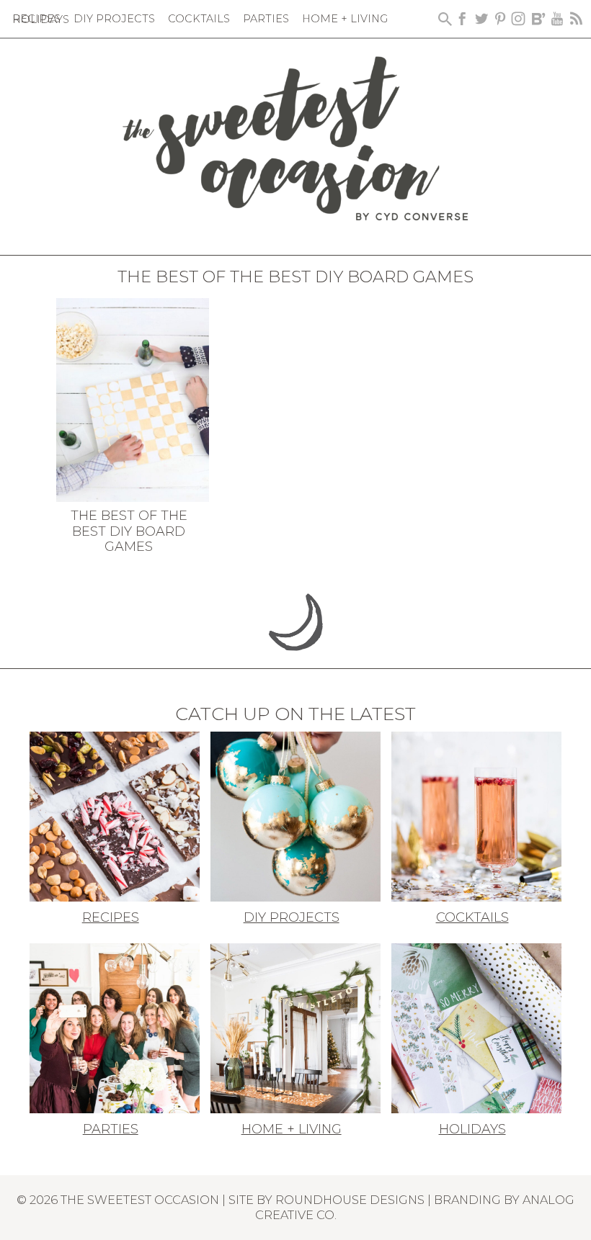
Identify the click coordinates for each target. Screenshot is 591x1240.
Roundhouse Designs (350, 1199)
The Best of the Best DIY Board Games (129, 531)
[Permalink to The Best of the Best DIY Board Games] (133, 399)
